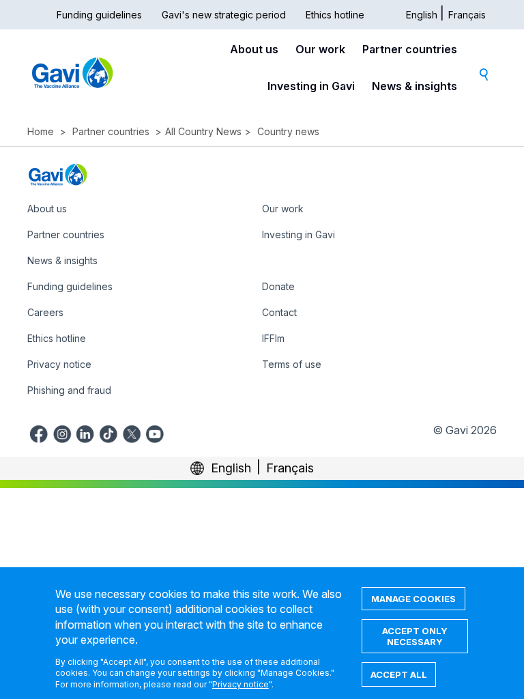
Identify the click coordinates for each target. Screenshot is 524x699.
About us (254, 49)
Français (467, 14)
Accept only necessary (415, 636)
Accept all (398, 674)
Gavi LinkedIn (85, 432)
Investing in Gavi (311, 86)
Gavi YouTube (155, 432)
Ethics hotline (335, 14)
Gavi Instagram (62, 432)
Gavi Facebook (39, 432)
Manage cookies (413, 598)
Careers (45, 312)
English (421, 14)
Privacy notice (59, 364)
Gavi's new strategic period (224, 14)
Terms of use (291, 364)
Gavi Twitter (132, 432)
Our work (320, 49)
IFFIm (273, 338)
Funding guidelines (99, 14)
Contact (279, 312)
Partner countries (409, 49)
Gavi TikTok (108, 432)
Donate (278, 286)
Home (40, 131)
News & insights (414, 86)
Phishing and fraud (69, 390)
